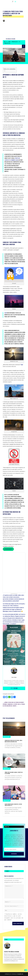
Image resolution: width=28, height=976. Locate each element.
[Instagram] (13, 688)
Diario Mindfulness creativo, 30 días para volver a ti (13, 804)
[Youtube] (16, 688)
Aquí (5, 313)
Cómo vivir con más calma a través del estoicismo (14, 773)
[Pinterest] (14, 688)
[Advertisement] (15, 28)
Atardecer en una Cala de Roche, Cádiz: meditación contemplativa (14, 741)
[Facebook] (11, 688)
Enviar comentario (17, 923)
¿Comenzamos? (8, 549)
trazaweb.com (20, 974)
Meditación (15, 41)
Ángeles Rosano (11, 38)
